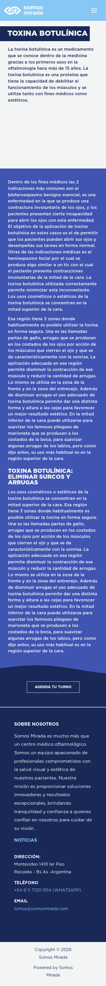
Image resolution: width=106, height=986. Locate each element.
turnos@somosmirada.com (41, 909)
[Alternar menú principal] (94, 10)
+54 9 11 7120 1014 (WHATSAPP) (47, 890)
